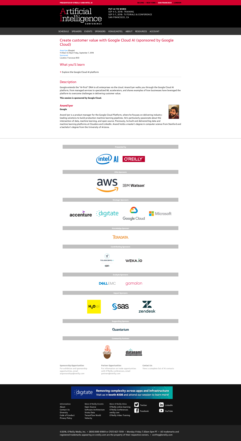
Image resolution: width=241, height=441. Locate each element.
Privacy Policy (66, 417)
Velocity (88, 417)
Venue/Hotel (115, 31)
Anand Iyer (64, 50)
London (177, 2)
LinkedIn (169, 405)
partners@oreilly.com (110, 373)
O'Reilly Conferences (118, 409)
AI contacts (169, 368)
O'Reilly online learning (119, 406)
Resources (141, 31)
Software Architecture (95, 409)
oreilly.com (114, 412)
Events (88, 31)
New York (151, 2)
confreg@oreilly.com (162, 434)
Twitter (143, 405)
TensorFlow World (93, 415)
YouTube (169, 410)
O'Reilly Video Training (119, 415)
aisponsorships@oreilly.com (72, 373)
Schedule (63, 31)
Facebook (144, 410)
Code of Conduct (67, 415)
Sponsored (64, 55)
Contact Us (65, 409)
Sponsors (100, 31)
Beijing (140, 2)
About (129, 31)
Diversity (64, 412)
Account (154, 31)
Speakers (77, 31)
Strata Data (90, 412)
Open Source (90, 406)
